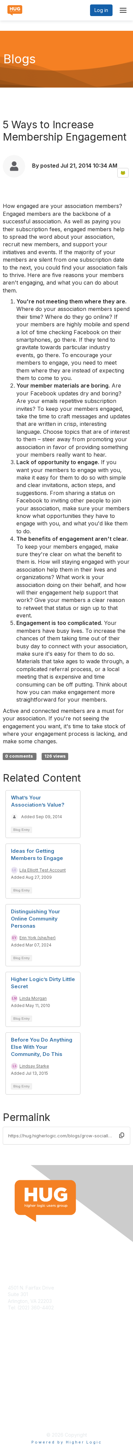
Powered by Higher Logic (66, 1442)
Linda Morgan (33, 998)
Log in (101, 10)
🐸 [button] (122, 172)
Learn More (21, 1366)
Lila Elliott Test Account (42, 870)
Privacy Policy (24, 1418)
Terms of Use (23, 1411)
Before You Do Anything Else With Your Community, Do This (41, 1046)
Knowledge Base (27, 1359)
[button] (122, 1135)
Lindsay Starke (34, 1066)
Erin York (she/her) (37, 937)
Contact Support (26, 1314)
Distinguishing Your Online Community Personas (35, 918)
